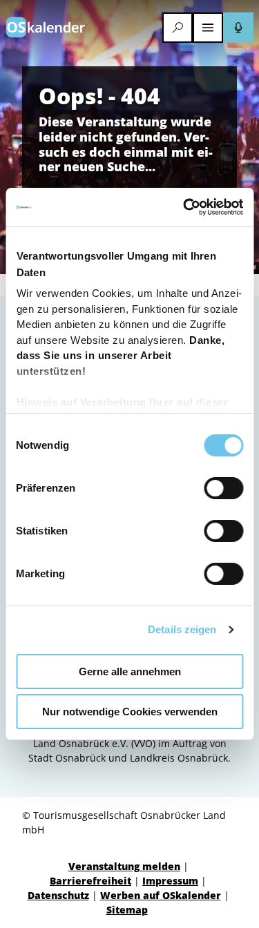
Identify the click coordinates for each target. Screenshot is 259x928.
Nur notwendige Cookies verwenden (130, 711)
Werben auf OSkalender (160, 895)
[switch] (223, 488)
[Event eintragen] (238, 27)
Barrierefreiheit (90, 880)
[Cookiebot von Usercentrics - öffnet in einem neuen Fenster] (184, 207)
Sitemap (127, 909)
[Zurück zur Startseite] (46, 27)
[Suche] (177, 27)
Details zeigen (182, 629)
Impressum (170, 880)
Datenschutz (58, 895)
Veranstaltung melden (124, 866)
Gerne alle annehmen (130, 671)
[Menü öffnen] (208, 27)
